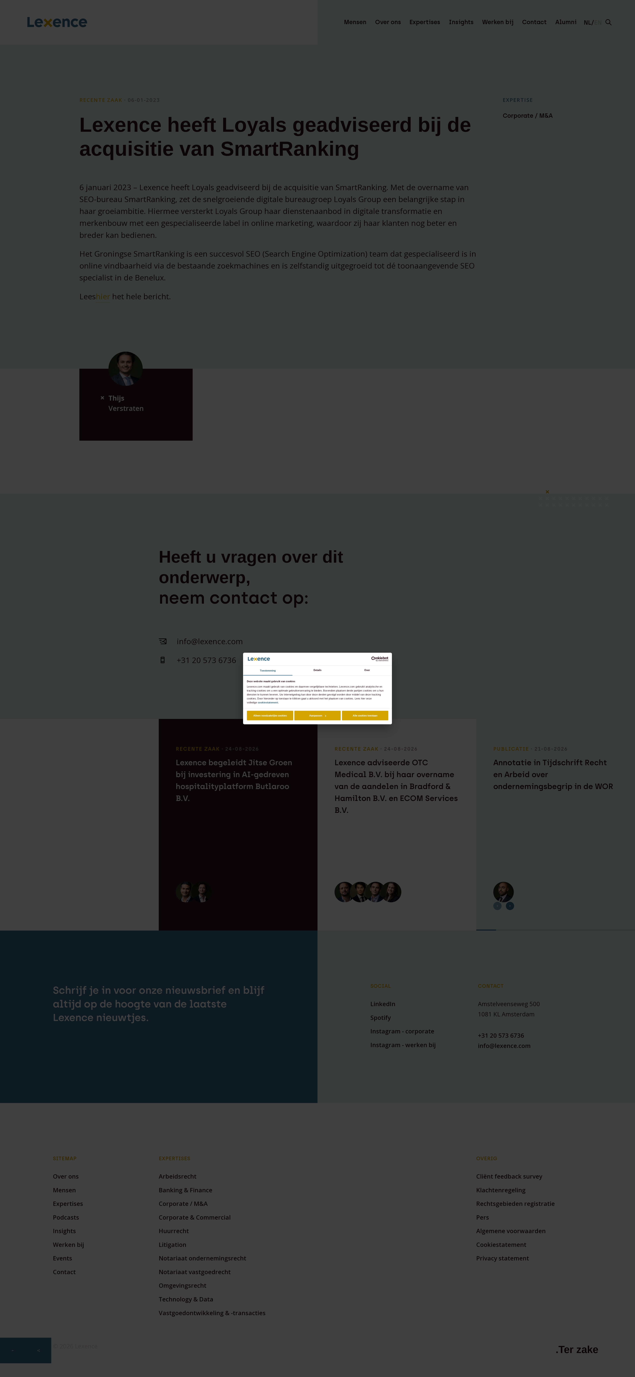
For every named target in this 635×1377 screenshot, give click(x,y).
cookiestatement (268, 702)
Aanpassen (315, 715)
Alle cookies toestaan (365, 715)
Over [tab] (367, 669)
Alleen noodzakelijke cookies (270, 715)
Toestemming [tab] (268, 670)
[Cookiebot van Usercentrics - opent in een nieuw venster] (373, 659)
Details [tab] (318, 669)
